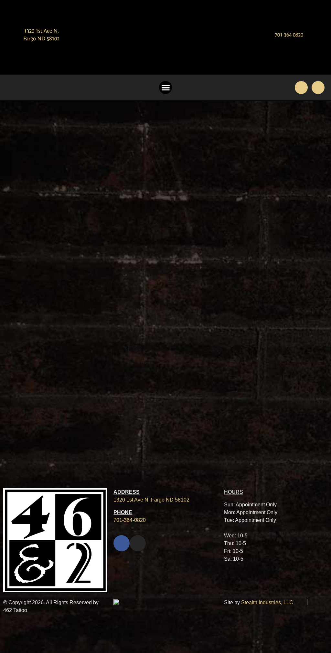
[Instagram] (318, 87)
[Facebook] (301, 87)
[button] (165, 87)
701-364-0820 (289, 35)
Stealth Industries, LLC (267, 602)
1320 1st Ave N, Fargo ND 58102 (151, 500)
